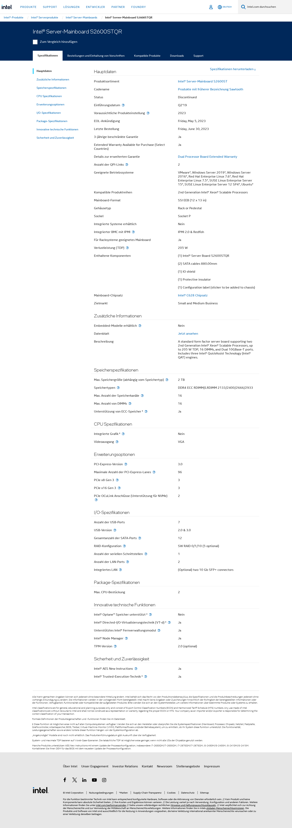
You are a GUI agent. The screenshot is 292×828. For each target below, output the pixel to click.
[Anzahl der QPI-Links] (127, 164)
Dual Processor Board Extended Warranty (207, 157)
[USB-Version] (115, 530)
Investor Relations (125, 766)
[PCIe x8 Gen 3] (117, 480)
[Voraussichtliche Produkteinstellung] (148, 113)
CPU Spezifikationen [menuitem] (49, 96)
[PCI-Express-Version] (126, 464)
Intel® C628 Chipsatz (193, 295)
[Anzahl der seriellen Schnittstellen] (146, 554)
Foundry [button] (138, 7)
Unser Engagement (94, 766)
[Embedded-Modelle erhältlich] (140, 325)
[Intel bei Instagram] (104, 780)
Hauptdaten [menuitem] (44, 71)
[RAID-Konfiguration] (124, 546)
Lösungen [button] (71, 7)
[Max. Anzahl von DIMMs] (130, 403)
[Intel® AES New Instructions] (136, 668)
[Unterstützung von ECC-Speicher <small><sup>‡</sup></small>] (146, 411)
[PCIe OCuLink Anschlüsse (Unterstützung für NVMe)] (96, 499)
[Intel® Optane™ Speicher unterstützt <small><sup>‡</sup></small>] (150, 614)
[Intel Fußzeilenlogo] (41, 790)
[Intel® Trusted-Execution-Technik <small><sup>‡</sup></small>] (145, 676)
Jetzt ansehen (188, 334)
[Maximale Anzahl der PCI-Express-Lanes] (154, 472)
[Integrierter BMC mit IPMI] (133, 232)
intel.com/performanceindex (111, 805)
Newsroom (164, 766)
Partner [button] (118, 7)
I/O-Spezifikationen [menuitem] (49, 113)
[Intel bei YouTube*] (94, 780)
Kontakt (147, 766)
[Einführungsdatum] (123, 105)
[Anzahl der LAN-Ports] (127, 561)
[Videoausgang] (117, 441)
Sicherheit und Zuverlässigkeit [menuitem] (55, 137)
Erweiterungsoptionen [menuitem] (50, 104)
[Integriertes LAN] (120, 569)
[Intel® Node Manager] (126, 638)
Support (198, 55)
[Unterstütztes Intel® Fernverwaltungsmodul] (159, 630)
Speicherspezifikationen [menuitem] (51, 88)
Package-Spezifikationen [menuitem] (52, 121)
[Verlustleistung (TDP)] (127, 247)
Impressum (212, 766)
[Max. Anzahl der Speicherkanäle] (142, 395)
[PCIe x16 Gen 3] (119, 488)
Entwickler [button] (95, 7)
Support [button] (50, 7)
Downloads (177, 55)
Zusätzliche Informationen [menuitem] (53, 79)
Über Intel (70, 766)
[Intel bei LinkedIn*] (84, 780)
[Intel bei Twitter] (74, 780)
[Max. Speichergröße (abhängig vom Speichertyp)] (167, 379)
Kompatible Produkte (147, 55)
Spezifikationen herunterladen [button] (231, 69)
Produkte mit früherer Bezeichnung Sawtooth (210, 89)
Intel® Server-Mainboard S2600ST (202, 81)
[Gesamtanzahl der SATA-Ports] (139, 538)
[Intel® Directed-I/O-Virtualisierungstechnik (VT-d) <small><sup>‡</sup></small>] (169, 622)
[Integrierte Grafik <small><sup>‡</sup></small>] (123, 433)
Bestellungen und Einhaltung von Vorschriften (96, 55)
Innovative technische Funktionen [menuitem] (57, 129)
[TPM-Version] (115, 646)
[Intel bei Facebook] (64, 780)
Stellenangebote (188, 766)
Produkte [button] (28, 7)
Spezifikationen (48, 55)
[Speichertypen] (118, 387)
